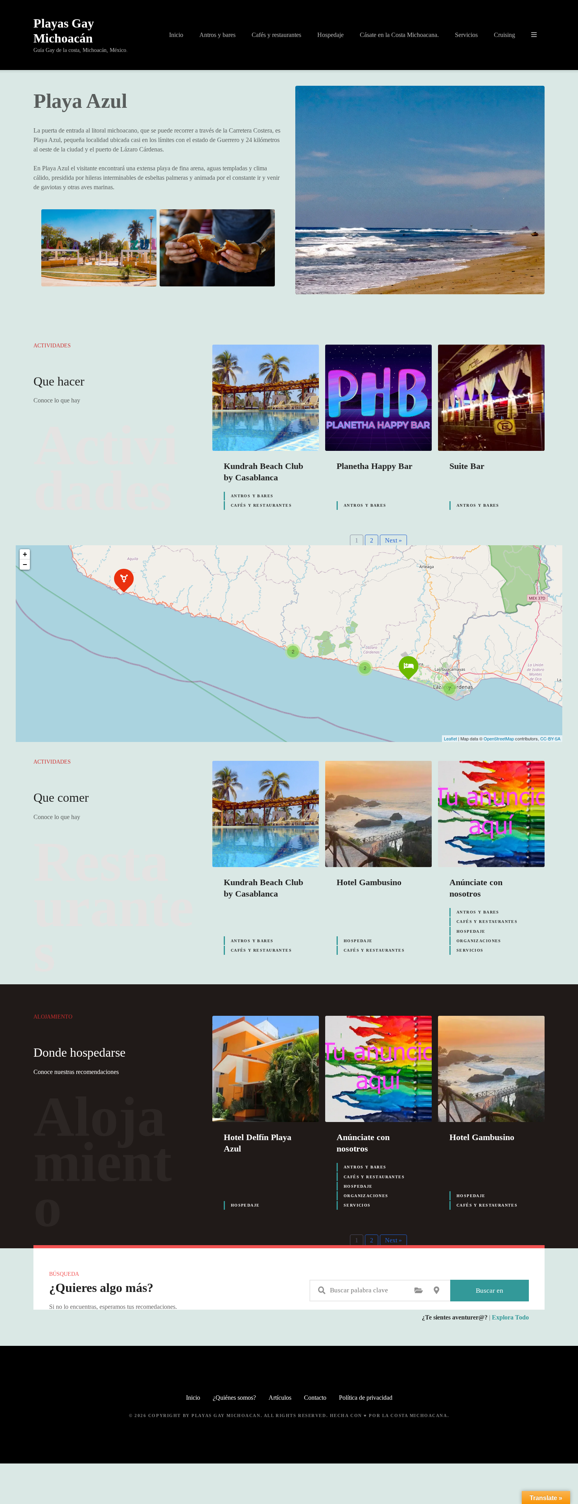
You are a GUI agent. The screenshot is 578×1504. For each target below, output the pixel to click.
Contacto (315, 1397)
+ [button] (25, 554)
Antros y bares (217, 34)
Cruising (504, 34)
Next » (393, 540)
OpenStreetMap (499, 738)
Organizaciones (479, 941)
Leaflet (450, 738)
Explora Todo (510, 1317)
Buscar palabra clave (321, 1290)
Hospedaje (330, 34)
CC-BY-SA (550, 738)
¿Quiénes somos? (234, 1397)
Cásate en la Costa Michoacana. (399, 34)
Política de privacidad (365, 1397)
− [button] (25, 564)
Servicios (466, 34)
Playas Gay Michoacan (225, 1415)
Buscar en (489, 1290)
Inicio (176, 34)
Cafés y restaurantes (276, 34)
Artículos (280, 1397)
